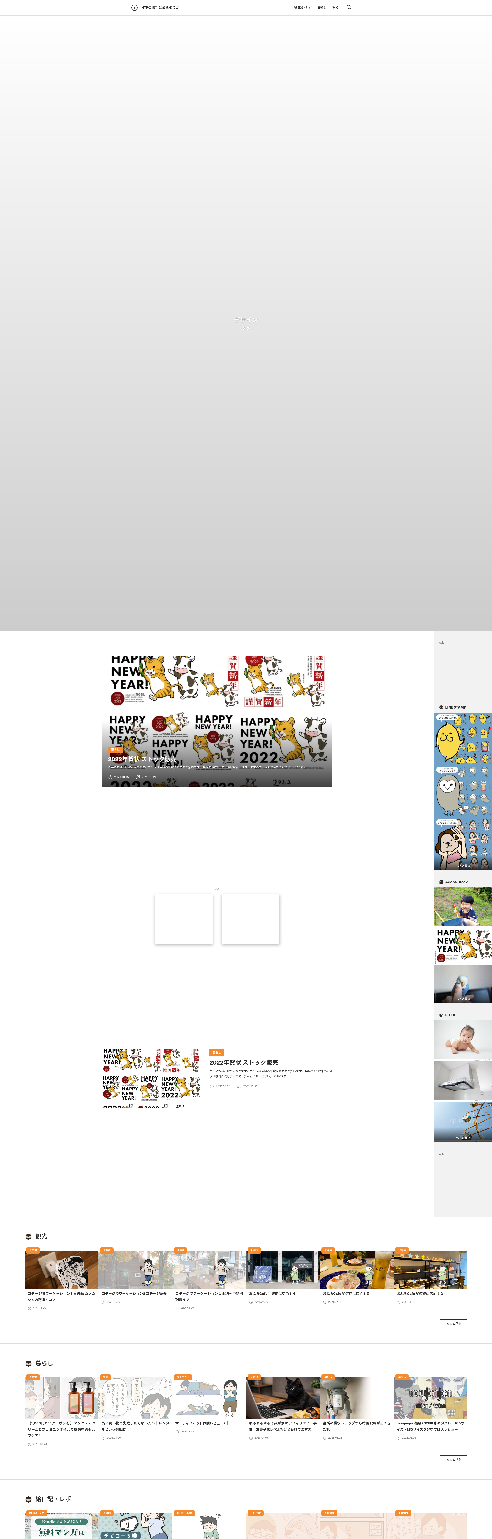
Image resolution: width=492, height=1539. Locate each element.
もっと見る (454, 1323)
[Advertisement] (184, 918)
